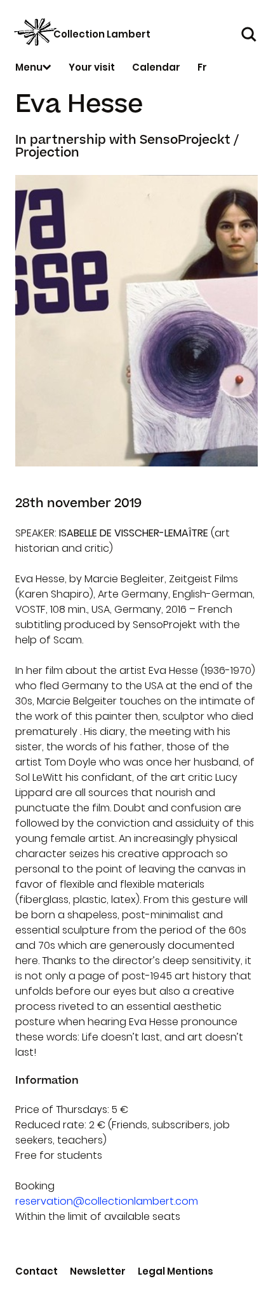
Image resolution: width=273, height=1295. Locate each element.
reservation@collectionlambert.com (106, 1201)
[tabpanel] (136, 320)
